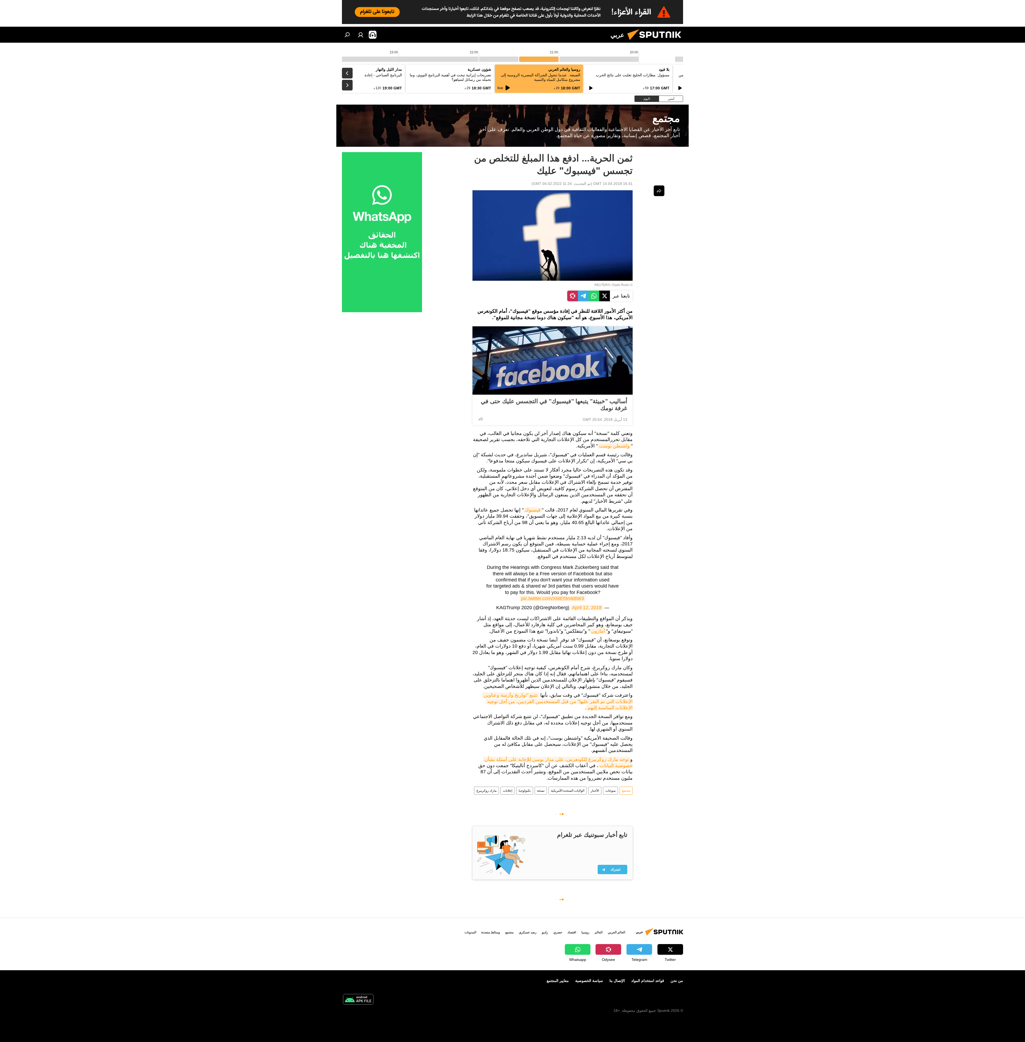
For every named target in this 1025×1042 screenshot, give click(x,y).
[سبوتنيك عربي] (656, 41)
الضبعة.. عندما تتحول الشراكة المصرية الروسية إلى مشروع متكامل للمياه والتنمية (540, 77)
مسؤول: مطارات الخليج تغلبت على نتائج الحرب (632, 75)
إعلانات (507, 791)
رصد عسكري (528, 932)
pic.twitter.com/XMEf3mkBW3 (552, 598)
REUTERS (602, 285)
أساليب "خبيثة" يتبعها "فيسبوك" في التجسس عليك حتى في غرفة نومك (554, 404)
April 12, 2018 (587, 607)
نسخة (541, 791)
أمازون (598, 631)
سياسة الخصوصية (589, 980)
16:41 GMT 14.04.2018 (613, 183)
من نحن (677, 980)
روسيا (585, 932)
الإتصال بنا (617, 980)
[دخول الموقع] (360, 34)
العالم (598, 932)
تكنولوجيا (525, 791)
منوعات (610, 791)
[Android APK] (358, 1000)
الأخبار (595, 791)
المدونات (470, 932)
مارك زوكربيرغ (486, 791)
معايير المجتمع (558, 980)
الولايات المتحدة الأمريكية (567, 791)
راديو (545, 932)
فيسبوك (533, 510)
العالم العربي (616, 932)
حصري (557, 932)
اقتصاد (571, 932)
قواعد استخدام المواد (647, 980)
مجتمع (626, 791)
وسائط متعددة (490, 932)
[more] (480, 419)
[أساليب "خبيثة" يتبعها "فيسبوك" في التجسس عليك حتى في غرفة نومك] (552, 360)
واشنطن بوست (614, 446)
